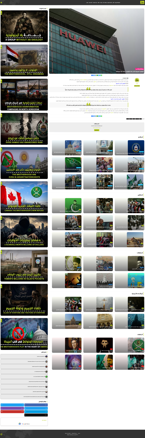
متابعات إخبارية (109, 2)
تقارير (113, 2)
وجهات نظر (105, 2)
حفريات (137, 83)
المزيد (87, 2)
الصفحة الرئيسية (117, 2)
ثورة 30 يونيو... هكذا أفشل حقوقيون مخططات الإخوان (39, 391)
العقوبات (131, 118)
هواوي (127, 118)
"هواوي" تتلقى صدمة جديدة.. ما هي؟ (118, 99)
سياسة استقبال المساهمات (96, 127)
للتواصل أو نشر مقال (68, 433)
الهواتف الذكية (83, 79)
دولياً (87, 110)
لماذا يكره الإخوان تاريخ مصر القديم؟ (41, 356)
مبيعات (134, 118)
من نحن (79, 433)
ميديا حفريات (95, 2)
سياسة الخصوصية (74, 433)
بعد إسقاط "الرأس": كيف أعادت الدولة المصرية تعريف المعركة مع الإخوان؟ (37, 381)
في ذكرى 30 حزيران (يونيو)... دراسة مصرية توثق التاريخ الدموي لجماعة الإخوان (36, 386)
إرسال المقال (96, 130)
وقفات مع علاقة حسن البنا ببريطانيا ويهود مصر (40, 371)
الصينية (112, 112)
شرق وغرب (90, 2)
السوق (95, 81)
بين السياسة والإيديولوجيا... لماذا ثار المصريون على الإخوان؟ (38, 366)
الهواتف (87, 97)
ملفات (98, 2)
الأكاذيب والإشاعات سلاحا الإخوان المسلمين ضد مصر (39, 376)
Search (1, 2)
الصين (100, 101)
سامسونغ (111, 85)
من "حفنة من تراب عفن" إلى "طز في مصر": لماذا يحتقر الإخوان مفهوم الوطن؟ (36, 361)
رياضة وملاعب (139, 69)
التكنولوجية (104, 109)
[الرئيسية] (142, 2)
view (143, 140)
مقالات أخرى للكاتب (137, 85)
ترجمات (101, 2)
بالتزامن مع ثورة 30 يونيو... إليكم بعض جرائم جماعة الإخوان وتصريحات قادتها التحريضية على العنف (34, 396)
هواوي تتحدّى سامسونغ (120, 83)
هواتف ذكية (137, 118)
